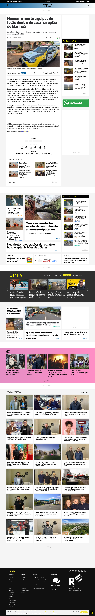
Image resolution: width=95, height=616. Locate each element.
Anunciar (80, 1)
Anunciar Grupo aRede (55, 585)
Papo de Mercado (12, 600)
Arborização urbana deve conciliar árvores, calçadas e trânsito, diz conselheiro (75, 294)
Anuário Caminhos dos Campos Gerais (40, 579)
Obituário (23, 592)
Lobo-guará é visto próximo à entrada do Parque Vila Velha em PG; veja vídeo (37, 294)
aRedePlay (23, 577)
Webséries (11, 606)
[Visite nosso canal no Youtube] (76, 571)
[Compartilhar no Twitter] (46, 73)
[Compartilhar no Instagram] (42, 73)
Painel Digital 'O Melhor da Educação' (40, 584)
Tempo (22, 586)
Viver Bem (11, 590)
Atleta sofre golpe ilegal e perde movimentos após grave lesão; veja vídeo (18, 294)
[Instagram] (73, 571)
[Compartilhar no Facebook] (39, 73)
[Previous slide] (35, 260)
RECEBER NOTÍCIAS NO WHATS (32, 153)
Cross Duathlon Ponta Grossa (38, 588)
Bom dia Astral (24, 584)
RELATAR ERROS (19, 153)
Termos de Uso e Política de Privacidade (50, 611)
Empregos (23, 588)
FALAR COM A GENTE (46, 153)
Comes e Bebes (12, 602)
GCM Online (25, 131)
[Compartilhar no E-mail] (58, 73)
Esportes (11, 594)
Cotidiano (11, 586)
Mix (10, 588)
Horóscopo (11, 592)
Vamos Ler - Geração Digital (38, 577)
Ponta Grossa (12, 579)
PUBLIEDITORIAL (78, 275)
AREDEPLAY (16, 275)
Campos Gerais (12, 584)
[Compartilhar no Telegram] (50, 73)
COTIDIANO (47, 5)
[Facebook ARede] (70, 571)
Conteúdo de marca (25, 590)
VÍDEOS (67, 275)
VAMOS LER (47, 275)
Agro (10, 598)
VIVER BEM (58, 275)
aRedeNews (23, 579)
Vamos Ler (11, 596)
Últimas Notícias (12, 577)
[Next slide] (59, 260)
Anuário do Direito (36, 586)
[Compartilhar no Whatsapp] (54, 73)
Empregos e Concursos (13, 604)
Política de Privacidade (55, 589)
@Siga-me (23, 73)
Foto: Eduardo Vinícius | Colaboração (34, 68)
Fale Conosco (53, 587)
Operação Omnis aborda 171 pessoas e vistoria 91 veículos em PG (56, 294)
